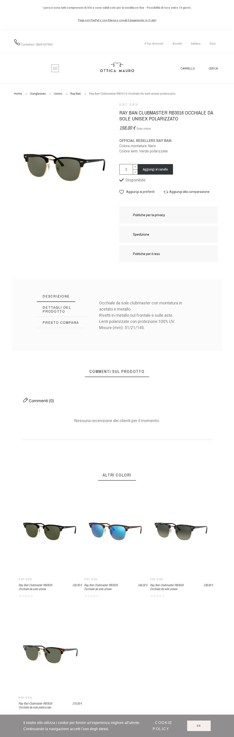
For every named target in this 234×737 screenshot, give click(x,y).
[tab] (56, 296)
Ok (199, 726)
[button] (136, 192)
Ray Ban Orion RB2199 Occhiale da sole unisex (110, 359)
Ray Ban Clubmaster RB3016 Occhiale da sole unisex (178, 362)
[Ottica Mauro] (117, 68)
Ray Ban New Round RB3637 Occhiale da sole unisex (132, 359)
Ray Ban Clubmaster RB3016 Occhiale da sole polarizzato (35, 705)
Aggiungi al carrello (155, 169)
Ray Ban (128, 104)
